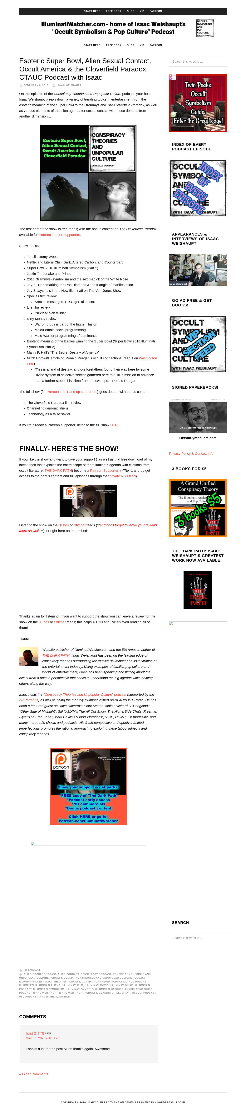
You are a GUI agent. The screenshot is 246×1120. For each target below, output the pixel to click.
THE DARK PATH (58, 470)
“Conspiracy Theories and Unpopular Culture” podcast (84, 694)
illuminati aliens (47, 985)
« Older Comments (33, 1074)
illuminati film (72, 985)
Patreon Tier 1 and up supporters (72, 392)
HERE (115, 425)
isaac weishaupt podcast (78, 993)
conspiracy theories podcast (57, 981)
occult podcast (144, 993)
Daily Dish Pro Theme (103, 1102)
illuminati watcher (109, 989)
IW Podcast (32, 970)
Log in (180, 1102)
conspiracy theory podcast (103, 981)
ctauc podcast (136, 981)
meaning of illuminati (114, 993)
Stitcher (80, 525)
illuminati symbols (80, 989)
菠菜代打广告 (35, 1033)
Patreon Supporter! (104, 470)
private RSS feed (123, 476)
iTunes (64, 525)
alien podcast (68, 974)
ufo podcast (28, 996)
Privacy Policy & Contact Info (191, 454)
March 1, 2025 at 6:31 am (43, 1038)
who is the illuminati (54, 996)
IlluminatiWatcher (123, 28)
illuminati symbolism (48, 989)
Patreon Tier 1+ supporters (59, 235)
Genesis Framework (139, 1102)
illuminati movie (96, 985)
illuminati (26, 985)
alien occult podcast (40, 974)
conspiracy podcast (96, 974)
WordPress (165, 1102)
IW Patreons (28, 700)
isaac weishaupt (45, 993)
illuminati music (122, 985)
